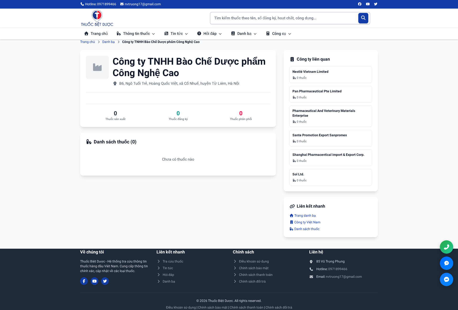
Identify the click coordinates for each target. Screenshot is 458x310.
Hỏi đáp (210, 33)
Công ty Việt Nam (307, 222)
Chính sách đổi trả (252, 281)
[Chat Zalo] (446, 263)
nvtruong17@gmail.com (344, 276)
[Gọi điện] (446, 247)
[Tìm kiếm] (363, 18)
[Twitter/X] (376, 4)
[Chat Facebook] (446, 279)
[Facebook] (360, 4)
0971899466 (337, 269)
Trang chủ (99, 33)
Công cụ (279, 33)
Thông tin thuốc (137, 33)
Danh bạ (244, 33)
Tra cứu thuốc (173, 261)
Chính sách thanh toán (256, 275)
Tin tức (177, 33)
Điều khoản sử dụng (254, 261)
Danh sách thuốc (306, 229)
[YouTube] (368, 4)
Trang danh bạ (305, 215)
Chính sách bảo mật (254, 268)
